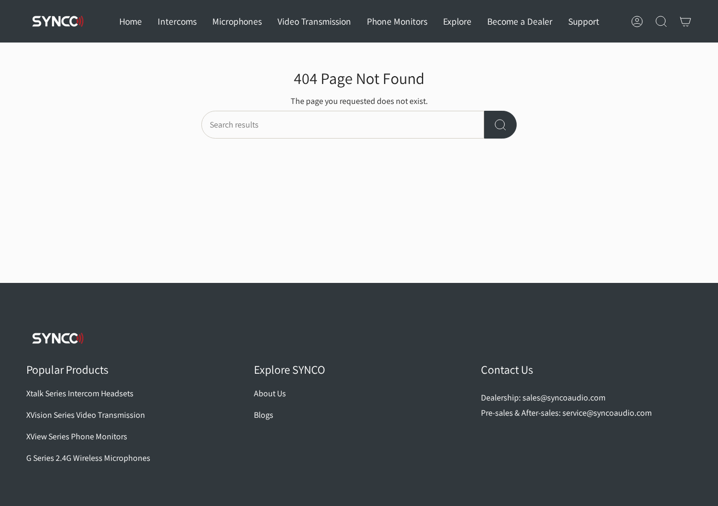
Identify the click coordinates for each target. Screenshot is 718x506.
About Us (270, 393)
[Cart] (685, 21)
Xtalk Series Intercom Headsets (80, 393)
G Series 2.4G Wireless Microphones (88, 457)
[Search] (500, 125)
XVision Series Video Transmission (85, 414)
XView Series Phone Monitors (76, 436)
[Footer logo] (57, 338)
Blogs (263, 414)
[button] (177, 21)
